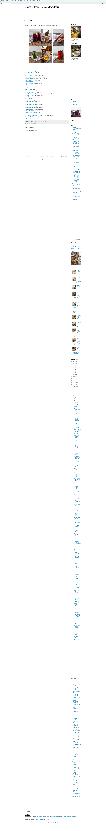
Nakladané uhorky (29, 109)
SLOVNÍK (74, 735)
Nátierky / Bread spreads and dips (76, 172)
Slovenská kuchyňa (74, 742)
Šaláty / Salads (75, 169)
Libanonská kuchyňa (75, 725)
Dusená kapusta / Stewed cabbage (76, 452)
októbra (76, 391)
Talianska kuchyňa (76, 744)
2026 (74, 361)
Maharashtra (75, 727)
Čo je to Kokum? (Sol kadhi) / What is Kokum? (77, 425)
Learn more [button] (38, 0)
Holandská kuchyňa (74, 710)
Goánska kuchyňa (76, 697)
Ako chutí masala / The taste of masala (61, 19)
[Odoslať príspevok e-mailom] (39, 121)
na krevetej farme (76, 778)
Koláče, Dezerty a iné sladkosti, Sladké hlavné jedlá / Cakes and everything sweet (76, 182)
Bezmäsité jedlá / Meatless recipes (76, 156)
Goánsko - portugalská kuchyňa (75, 701)
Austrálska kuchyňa (74, 686)
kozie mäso (75, 767)
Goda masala (28, 87)
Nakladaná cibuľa (29, 101)
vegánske (74, 788)
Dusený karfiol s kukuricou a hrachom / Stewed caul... (77, 513)
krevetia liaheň (75, 768)
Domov (25, 19)
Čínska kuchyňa (76, 793)
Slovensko (74, 739)
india (73, 756)
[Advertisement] (52, 13)
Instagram (74, 102)
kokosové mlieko (76, 764)
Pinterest (74, 101)
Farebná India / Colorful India (73, 19)
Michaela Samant (38, 816)
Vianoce (74, 753)
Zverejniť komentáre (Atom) (39, 159)
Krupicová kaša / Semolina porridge (77, 430)
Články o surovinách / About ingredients (76, 195)
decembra (76, 388)
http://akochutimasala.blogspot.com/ (42, 819)
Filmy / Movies (26, 20)
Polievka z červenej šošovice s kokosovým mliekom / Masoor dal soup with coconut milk (76, 307)
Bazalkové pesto (29, 72)
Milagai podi (28, 100)
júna (75, 400)
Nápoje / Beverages (74, 186)
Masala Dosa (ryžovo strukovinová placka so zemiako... (77, 487)
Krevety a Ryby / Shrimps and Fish (76, 153)
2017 (74, 372)
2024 (74, 365)
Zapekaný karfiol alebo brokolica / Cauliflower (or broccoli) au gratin (76, 248)
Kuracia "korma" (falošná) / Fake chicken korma (77, 536)
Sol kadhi (76, 442)
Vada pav (76, 433)
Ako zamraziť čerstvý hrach (32, 71)
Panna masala (28, 113)
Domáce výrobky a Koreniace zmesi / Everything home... (76, 568)
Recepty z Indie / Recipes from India (41, 7)
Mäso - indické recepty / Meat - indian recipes (75, 148)
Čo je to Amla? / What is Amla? (77, 506)
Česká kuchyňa (75, 790)
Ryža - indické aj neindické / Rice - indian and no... (77, 616)
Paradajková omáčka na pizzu (32, 115)
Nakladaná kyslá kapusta (31, 107)
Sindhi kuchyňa (75, 736)
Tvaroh (27, 118)
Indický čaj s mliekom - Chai (76, 475)
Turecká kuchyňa (76, 750)
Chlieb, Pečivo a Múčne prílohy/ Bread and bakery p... (77, 593)
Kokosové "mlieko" (30, 92)
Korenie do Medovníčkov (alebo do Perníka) (36, 94)
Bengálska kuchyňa (74, 689)
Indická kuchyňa (76, 713)
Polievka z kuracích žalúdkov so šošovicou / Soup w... (77, 419)
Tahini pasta (28, 116)
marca (75, 406)
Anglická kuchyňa (76, 680)
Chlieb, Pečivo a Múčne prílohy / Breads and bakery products (76, 176)
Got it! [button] (1, 1)
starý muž (74, 780)
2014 (74, 378)
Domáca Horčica (29, 77)
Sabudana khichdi (76, 414)
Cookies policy (32, 20)
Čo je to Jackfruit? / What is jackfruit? (76, 470)
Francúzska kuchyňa (75, 695)
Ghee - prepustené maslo (31, 83)
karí (73, 762)
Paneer (27, 110)
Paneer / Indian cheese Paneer (75, 160)
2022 (74, 369)
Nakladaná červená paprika (32, 106)
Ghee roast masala (30, 84)
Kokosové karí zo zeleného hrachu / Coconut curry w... (77, 464)
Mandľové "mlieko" (30, 97)
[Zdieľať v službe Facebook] (44, 121)
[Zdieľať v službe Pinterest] (45, 121)
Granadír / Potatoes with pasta (77, 501)
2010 (74, 386)
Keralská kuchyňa (76, 721)
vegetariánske (75, 785)
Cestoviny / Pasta (76, 158)
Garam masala (29, 81)
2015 (74, 376)
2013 (74, 380)
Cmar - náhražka (29, 75)
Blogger (56, 822)
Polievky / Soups (76, 167)
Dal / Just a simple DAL (77, 492)
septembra (76, 393)
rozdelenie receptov (32, 123)
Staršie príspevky (64, 156)
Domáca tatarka (29, 80)
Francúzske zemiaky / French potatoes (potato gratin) (76, 528)
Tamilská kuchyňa (76, 747)
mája (75, 402)
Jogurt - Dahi (28, 89)
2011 (74, 384)
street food (74, 782)
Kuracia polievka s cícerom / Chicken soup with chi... (77, 542)
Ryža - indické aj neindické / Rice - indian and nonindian (76, 164)
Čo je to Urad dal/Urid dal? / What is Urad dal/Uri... (77, 481)
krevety (74, 770)
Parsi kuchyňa (75, 730)
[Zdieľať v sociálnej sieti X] (43, 121)
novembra (76, 390)
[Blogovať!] (42, 121)
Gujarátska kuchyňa (74, 708)
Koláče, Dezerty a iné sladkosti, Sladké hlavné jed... (77, 578)
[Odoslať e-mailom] (41, 121)
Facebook (74, 104)
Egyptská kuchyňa (76, 691)
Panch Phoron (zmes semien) (32, 112)
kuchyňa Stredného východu (74, 773)
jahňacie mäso (75, 761)
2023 (74, 367)
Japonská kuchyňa (74, 719)
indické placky (75, 758)
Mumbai (74, 729)
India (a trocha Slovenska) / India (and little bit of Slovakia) (45, 19)
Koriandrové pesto (29, 95)
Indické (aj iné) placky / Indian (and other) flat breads (75, 143)
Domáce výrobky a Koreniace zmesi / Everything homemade (76, 190)
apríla (75, 404)
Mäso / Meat (75, 150)
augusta (76, 397)
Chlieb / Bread (77, 508)
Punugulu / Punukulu (79, 324)
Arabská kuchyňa (76, 683)
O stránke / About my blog (32, 19)
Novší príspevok (28, 156)
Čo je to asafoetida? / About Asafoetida (77, 410)
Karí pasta (28, 90)
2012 (74, 382)
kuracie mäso (75, 776)
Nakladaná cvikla (29, 104)
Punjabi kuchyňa (76, 732)
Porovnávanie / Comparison (75, 199)
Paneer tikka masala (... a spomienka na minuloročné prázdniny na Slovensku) (76, 352)
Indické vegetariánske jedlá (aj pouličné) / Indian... (77, 632)
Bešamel (27, 74)
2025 (74, 363)
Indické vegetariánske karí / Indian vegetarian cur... (77, 558)
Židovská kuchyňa (76, 796)
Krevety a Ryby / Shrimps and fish (77, 598)
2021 (74, 370)
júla (75, 398)
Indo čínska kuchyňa (75, 716)
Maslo (26, 98)
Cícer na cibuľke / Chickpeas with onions (77, 496)
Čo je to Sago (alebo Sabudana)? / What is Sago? (77, 446)
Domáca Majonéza (30, 78)
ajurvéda (74, 754)
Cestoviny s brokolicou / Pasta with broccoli (77, 458)
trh (73, 784)
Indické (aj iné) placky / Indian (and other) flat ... (77, 610)
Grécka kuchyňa (76, 704)
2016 (74, 374)
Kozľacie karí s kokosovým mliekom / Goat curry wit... (77, 438)
